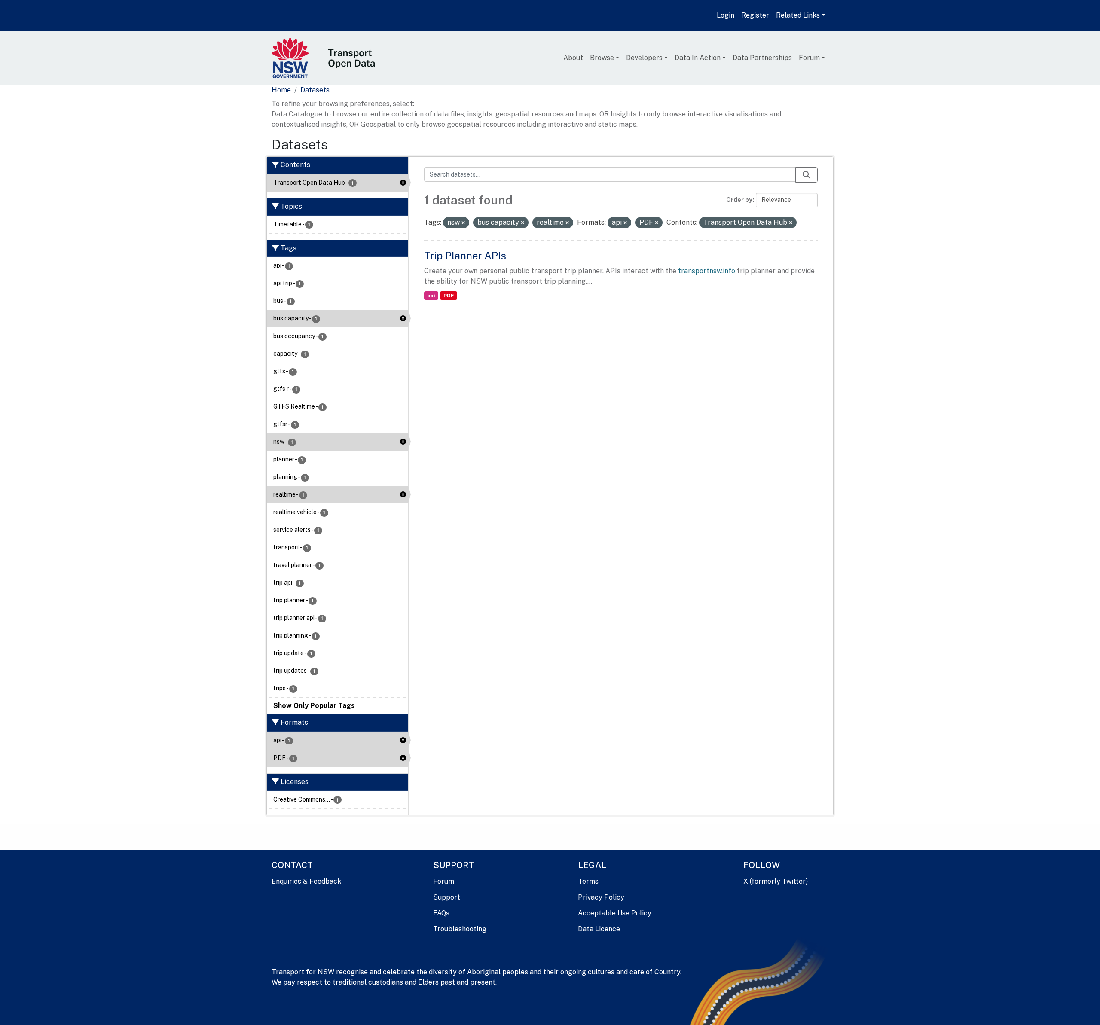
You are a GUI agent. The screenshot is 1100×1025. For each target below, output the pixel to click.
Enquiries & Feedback (306, 881)
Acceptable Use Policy (614, 913)
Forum (809, 58)
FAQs (441, 913)
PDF (448, 296)
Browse (602, 58)
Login (725, 15)
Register (755, 15)
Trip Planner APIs (465, 256)
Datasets (315, 90)
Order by (739, 199)
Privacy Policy (601, 897)
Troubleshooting (459, 929)
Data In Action (698, 58)
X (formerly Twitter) (775, 881)
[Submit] (806, 175)
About (573, 58)
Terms (588, 881)
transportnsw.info (706, 271)
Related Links (798, 15)
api (431, 296)
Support (446, 897)
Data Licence (599, 929)
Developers (644, 58)
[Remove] (463, 223)
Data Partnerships (762, 58)
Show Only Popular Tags (314, 706)
